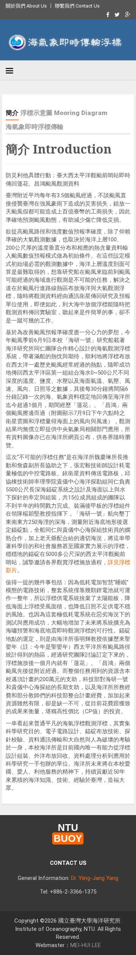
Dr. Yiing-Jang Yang (94, 878)
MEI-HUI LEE (85, 945)
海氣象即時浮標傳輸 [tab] (34, 127)
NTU (68, 833)
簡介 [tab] (12, 113)
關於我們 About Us (26, 6)
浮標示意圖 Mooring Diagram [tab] (63, 113)
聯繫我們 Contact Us (77, 6)
